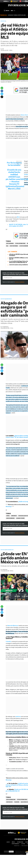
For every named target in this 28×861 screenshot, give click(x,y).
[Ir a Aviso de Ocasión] (12, 831)
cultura (23, 843)
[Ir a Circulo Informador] (13, 0)
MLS (18, 217)
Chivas (7, 515)
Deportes (3, 21)
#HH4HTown (14, 177)
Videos (7, 10)
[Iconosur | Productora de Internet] (6, 851)
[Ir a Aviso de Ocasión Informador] (6, 0)
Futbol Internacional (20, 243)
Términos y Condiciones (19, 532)
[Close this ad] (27, 854)
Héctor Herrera (10, 243)
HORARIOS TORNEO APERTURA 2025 (17, 15)
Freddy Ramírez (5, 326)
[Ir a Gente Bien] (21, 0)
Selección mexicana (10, 799)
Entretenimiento (15, 843)
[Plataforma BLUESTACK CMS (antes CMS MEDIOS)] (11, 851)
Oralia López (4, 569)
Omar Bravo (14, 515)
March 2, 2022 (14, 189)
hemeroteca (16, 845)
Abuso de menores (10, 518)
